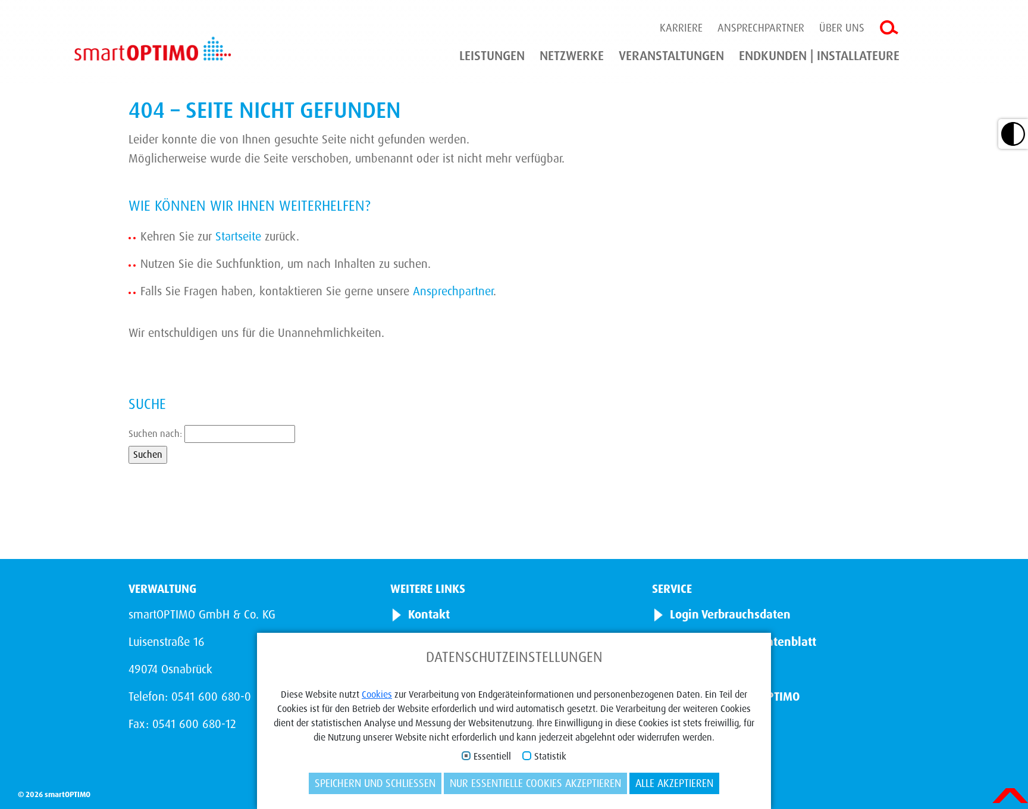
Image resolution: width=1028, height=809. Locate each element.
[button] (1013, 134)
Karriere (681, 28)
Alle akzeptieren (674, 783)
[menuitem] (492, 55)
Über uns (841, 28)
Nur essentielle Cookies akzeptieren (535, 783)
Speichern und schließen (375, 783)
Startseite (238, 236)
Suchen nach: (155, 433)
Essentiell (492, 756)
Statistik (550, 756)
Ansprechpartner (760, 28)
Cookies (377, 694)
